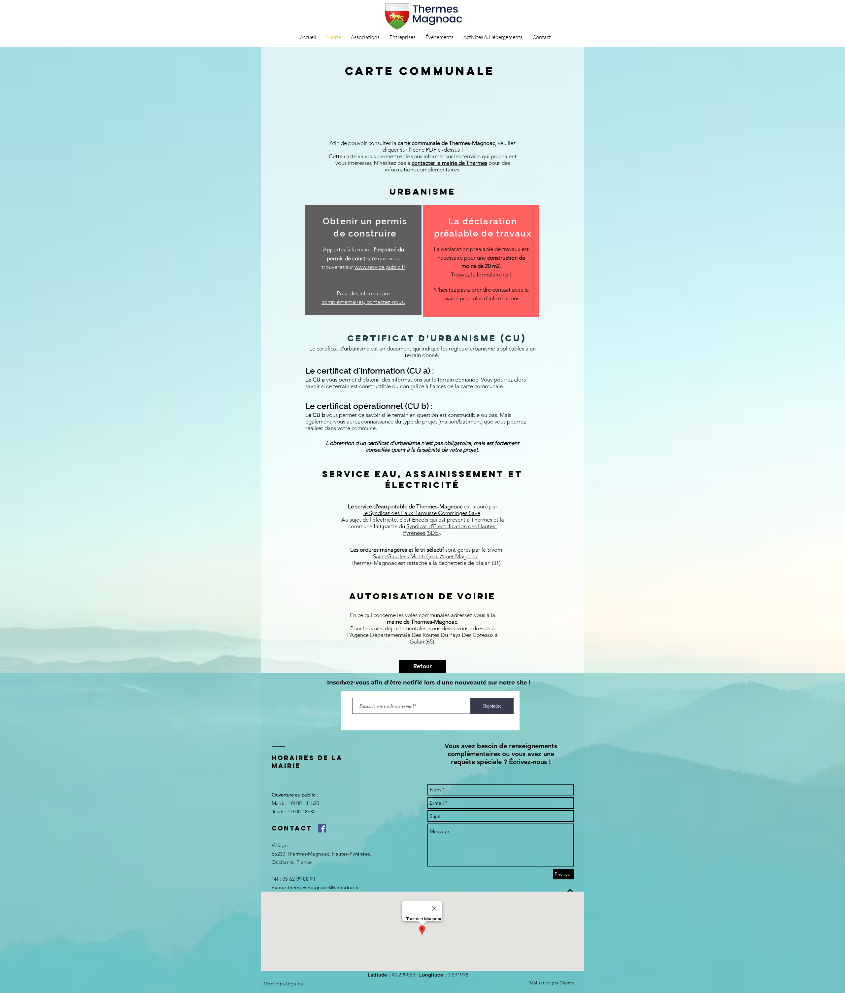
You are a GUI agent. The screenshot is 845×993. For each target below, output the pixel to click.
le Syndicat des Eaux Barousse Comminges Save (421, 513)
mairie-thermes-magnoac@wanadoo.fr (315, 887)
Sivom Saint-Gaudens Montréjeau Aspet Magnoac (437, 553)
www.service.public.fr (380, 267)
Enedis (420, 519)
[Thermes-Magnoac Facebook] (322, 828)
